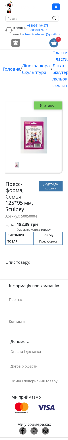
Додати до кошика (50, 186)
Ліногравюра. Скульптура (36, 69)
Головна (11, 69)
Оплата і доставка (26, 351)
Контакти (17, 321)
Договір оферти (24, 366)
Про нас (15, 299)
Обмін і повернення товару (34, 380)
